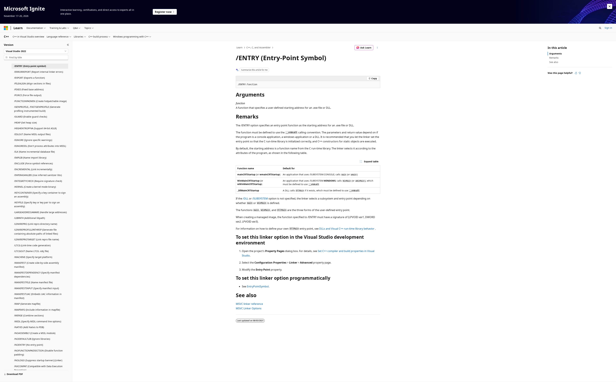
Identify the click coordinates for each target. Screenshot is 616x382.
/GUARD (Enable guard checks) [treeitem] (30, 116)
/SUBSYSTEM (260, 198)
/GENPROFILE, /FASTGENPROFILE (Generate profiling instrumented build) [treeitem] (37, 108)
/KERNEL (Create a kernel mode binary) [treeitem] (35, 186)
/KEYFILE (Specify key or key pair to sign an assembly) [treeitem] (37, 204)
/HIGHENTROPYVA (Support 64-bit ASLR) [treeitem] (35, 128)
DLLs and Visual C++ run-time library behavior (346, 228)
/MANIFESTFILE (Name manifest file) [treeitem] (33, 282)
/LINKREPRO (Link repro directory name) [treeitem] (35, 223)
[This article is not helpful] (580, 73)
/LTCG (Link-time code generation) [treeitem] (32, 245)
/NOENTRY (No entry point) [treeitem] (28, 344)
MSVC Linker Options (248, 308)
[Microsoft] (6, 28)
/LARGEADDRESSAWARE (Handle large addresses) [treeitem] (40, 212)
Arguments (555, 53)
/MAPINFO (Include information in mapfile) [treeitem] (37, 309)
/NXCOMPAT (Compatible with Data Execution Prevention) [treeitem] (38, 368)
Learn (239, 47)
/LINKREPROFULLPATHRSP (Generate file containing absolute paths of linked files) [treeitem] (36, 231)
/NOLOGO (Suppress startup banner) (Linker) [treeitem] (38, 360)
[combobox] (36, 51)
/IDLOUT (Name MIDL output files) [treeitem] (32, 134)
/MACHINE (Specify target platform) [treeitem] (33, 257)
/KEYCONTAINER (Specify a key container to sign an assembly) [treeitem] (40, 194)
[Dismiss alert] (609, 6)
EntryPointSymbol (258, 286)
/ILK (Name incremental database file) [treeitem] (34, 151)
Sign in (608, 27)
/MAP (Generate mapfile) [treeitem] (27, 303)
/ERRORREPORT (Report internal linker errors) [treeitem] (38, 71)
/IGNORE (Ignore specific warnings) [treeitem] (33, 140)
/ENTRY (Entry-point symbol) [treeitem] (30, 66)
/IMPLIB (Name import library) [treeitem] (30, 157)
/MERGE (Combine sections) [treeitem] (29, 315)
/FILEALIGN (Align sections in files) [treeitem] (32, 83)
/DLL (245, 198)
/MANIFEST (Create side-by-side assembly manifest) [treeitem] (36, 264)
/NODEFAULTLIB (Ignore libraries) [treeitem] (32, 338)
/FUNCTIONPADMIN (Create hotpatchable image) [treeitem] (40, 101)
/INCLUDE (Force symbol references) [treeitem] (33, 163)
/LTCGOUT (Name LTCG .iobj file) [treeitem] (31, 251)
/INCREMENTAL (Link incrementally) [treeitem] (33, 169)
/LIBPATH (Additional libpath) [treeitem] (29, 217)
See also (553, 62)
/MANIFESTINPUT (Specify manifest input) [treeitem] (36, 288)
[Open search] (600, 28)
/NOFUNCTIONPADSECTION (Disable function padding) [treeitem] (38, 352)
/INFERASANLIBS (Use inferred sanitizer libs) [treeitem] (38, 175)
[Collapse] (68, 44)
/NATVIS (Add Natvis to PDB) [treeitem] (29, 327)
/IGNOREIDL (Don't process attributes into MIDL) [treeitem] (40, 145)
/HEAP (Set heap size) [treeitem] (25, 122)
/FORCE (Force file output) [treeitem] (27, 95)
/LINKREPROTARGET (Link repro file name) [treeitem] (36, 239)
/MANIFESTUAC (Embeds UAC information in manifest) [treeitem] (38, 296)
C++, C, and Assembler (258, 47)
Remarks (554, 57)
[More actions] (377, 47)
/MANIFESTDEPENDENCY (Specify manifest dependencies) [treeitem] (37, 274)
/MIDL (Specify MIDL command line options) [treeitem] (37, 321)
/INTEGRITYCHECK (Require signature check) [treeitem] (38, 181)
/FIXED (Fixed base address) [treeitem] (29, 89)
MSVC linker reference (249, 304)
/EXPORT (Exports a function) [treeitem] (29, 77)
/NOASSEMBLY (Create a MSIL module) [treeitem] (34, 333)
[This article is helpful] (576, 73)
